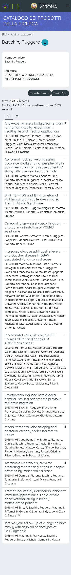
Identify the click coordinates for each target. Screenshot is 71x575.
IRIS (4, 34)
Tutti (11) (59, 93)
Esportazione (38, 93)
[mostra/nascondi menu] (67, 6)
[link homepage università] (44, 6)
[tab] (9, 116)
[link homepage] (12, 6)
